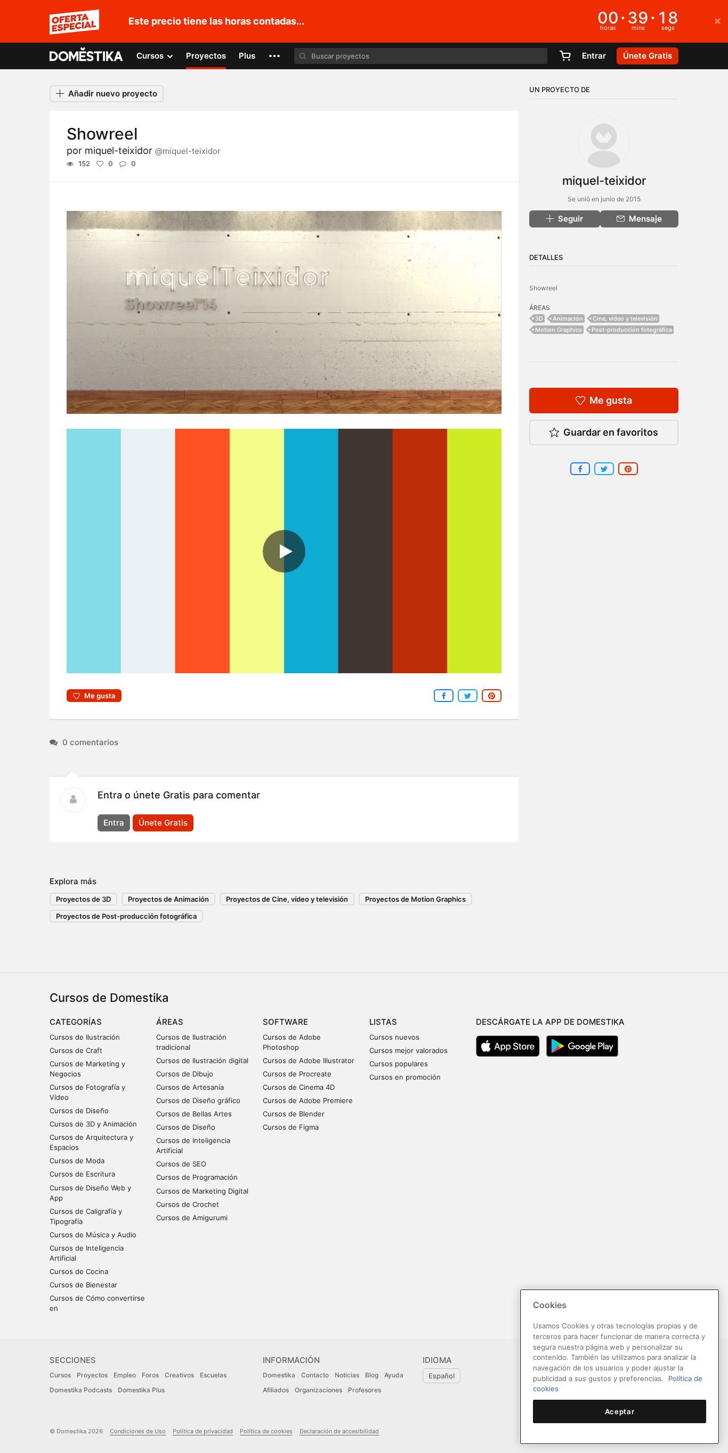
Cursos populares (398, 1063)
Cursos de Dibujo (184, 1074)
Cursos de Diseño (79, 1110)
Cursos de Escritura (82, 1174)
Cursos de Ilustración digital (202, 1060)
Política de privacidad (203, 1431)
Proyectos (206, 56)
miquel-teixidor (153, 150)
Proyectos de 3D (83, 899)
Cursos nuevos (394, 1037)
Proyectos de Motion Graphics (415, 899)
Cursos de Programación (197, 1177)
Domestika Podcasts (81, 1390)
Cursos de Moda (77, 1160)
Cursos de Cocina (79, 1271)
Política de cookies (266, 1431)
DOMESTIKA (87, 56)
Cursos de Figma (291, 1127)
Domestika (279, 1375)
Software (285, 1022)
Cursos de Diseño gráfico (198, 1100)
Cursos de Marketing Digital (202, 1191)
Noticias (347, 1375)
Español (441, 1376)
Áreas (169, 1022)
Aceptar (620, 1411)
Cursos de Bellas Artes (194, 1113)
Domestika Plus (141, 1390)
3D (539, 318)
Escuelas (213, 1375)
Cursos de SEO (181, 1164)
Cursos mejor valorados (408, 1050)
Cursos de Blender (294, 1113)
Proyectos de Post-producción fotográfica (126, 916)
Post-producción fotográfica (632, 329)
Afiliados (276, 1390)
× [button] (718, 20)
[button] (274, 56)
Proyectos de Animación (168, 899)
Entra (113, 823)
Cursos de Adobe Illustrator (308, 1060)
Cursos (60, 1375)
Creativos (179, 1375)
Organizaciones (318, 1390)
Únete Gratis (163, 823)
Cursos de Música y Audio (93, 1234)
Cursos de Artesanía (190, 1087)
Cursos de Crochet (187, 1204)
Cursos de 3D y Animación (93, 1124)
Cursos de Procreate (297, 1074)
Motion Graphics (558, 329)
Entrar (594, 56)
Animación (568, 318)
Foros (150, 1375)
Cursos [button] (151, 56)
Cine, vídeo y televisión (625, 318)
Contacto (315, 1375)
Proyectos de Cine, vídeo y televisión (287, 899)
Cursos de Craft (76, 1050)
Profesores (364, 1390)
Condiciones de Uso (138, 1431)
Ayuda (393, 1375)
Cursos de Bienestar (83, 1284)
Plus (247, 56)
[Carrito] (564, 56)
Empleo (125, 1375)
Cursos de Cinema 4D (299, 1087)
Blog (371, 1375)
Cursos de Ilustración (85, 1037)
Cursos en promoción (405, 1077)
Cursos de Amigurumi (192, 1217)
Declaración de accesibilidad (339, 1431)
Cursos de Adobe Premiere (308, 1100)
